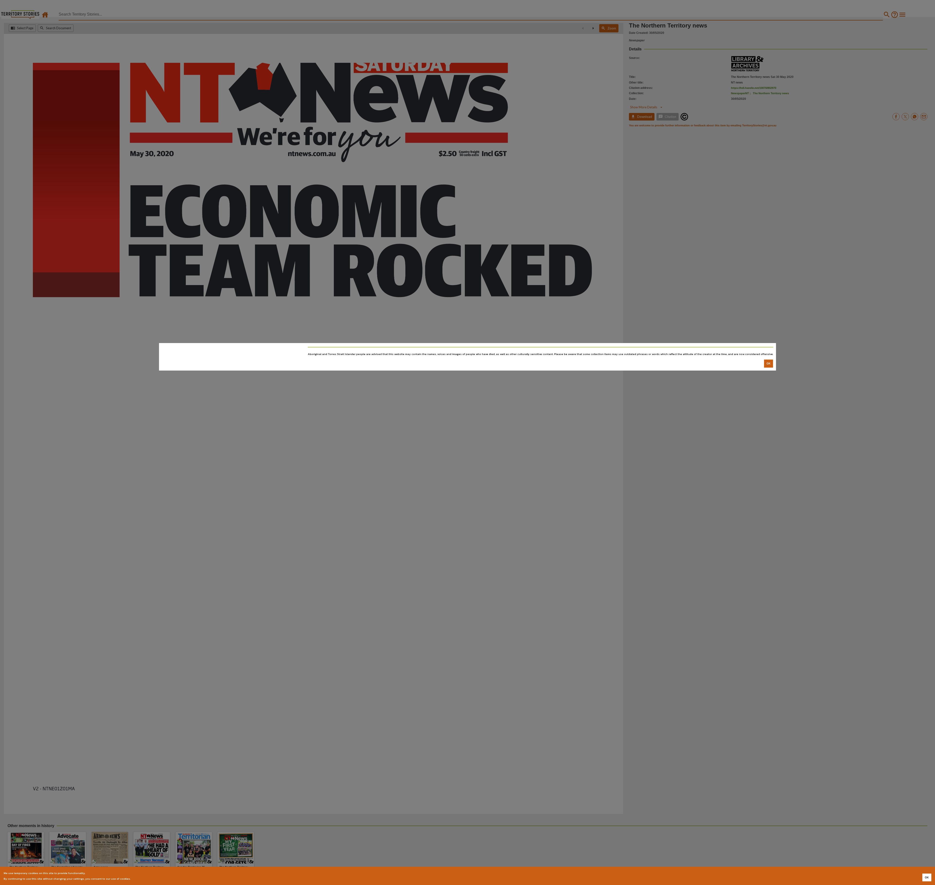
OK (769, 363)
